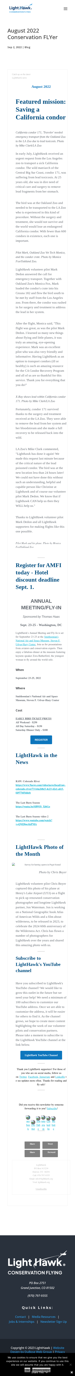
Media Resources (44, 1317)
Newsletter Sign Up (53, 1322)
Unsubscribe (41, 1188)
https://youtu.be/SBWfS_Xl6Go (33, 806)
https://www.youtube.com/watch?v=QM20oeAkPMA (34, 822)
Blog (27, 47)
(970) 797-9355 (38, 1296)
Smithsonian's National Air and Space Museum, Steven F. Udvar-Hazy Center (38, 640)
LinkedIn (60, 1076)
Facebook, (34, 1076)
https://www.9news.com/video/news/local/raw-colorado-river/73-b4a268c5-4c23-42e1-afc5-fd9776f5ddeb (41, 789)
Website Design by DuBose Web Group (37, 1350)
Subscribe (52, 1108)
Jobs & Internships (21, 1322)
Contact (20, 1317)
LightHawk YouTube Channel (41, 1055)
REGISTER (41, 739)
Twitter (23, 1076)
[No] (70, 1364)
